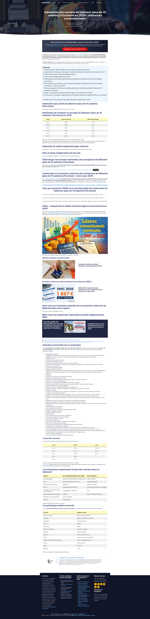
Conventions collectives (68, 2)
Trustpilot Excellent (77, 615)
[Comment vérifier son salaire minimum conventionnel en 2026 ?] (58, 277)
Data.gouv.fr (83, 614)
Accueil (54, 2)
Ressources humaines (83, 2)
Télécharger (96, 169)
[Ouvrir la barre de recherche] (106, 2)
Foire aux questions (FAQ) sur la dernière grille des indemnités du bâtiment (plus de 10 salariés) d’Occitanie (73, 89)
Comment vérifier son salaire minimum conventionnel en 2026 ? (90, 265)
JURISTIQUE (46, 3)
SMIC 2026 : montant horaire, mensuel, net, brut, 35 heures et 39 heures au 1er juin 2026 (90, 289)
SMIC (81, 211)
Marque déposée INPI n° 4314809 (88, 615)
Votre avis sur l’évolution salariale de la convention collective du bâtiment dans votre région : (75, 96)
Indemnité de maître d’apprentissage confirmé (60, 74)
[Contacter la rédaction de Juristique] (98, 587)
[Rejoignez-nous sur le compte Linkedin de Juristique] (95, 587)
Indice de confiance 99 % (74, 614)
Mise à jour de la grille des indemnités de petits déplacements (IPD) (68, 99)
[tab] (75, 194)
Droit (59, 2)
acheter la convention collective (52, 179)
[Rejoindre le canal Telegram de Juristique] (101, 584)
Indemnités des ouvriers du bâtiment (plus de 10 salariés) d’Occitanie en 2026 (96, 326)
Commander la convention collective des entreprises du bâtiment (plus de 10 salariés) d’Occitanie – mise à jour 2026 (73, 85)
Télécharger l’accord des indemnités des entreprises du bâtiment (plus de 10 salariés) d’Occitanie (73, 80)
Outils (92, 2)
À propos (99, 2)
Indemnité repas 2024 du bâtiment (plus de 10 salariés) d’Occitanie (67, 70)
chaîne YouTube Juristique (60, 44)
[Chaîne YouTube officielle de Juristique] (104, 584)
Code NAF (46, 464)
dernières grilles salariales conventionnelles (60, 213)
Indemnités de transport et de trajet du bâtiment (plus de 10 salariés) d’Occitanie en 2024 (74, 72)
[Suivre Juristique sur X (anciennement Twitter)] (98, 584)
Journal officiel (78, 54)
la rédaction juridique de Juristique (71, 557)
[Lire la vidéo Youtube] (75, 235)
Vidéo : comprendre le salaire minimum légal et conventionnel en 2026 (68, 93)
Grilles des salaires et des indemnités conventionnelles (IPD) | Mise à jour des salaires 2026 (61, 339)
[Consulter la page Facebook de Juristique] (95, 584)
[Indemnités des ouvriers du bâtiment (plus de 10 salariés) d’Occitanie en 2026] (75, 332)
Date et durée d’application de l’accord (57, 76)
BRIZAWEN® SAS (57, 614)
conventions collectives (67, 591)
